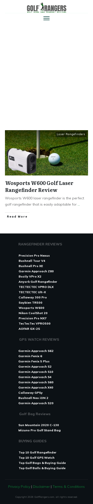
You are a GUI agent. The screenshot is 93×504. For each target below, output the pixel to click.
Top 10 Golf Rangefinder (38, 452)
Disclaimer (41, 486)
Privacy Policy (19, 486)
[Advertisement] (46, 73)
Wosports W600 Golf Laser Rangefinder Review (39, 186)
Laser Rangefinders (71, 134)
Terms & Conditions (69, 486)
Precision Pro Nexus (34, 255)
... (79, 204)
